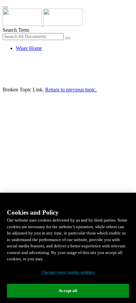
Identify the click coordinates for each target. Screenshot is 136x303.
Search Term (16, 30)
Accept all (67, 290)
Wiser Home (29, 48)
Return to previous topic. (71, 89)
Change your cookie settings (68, 272)
